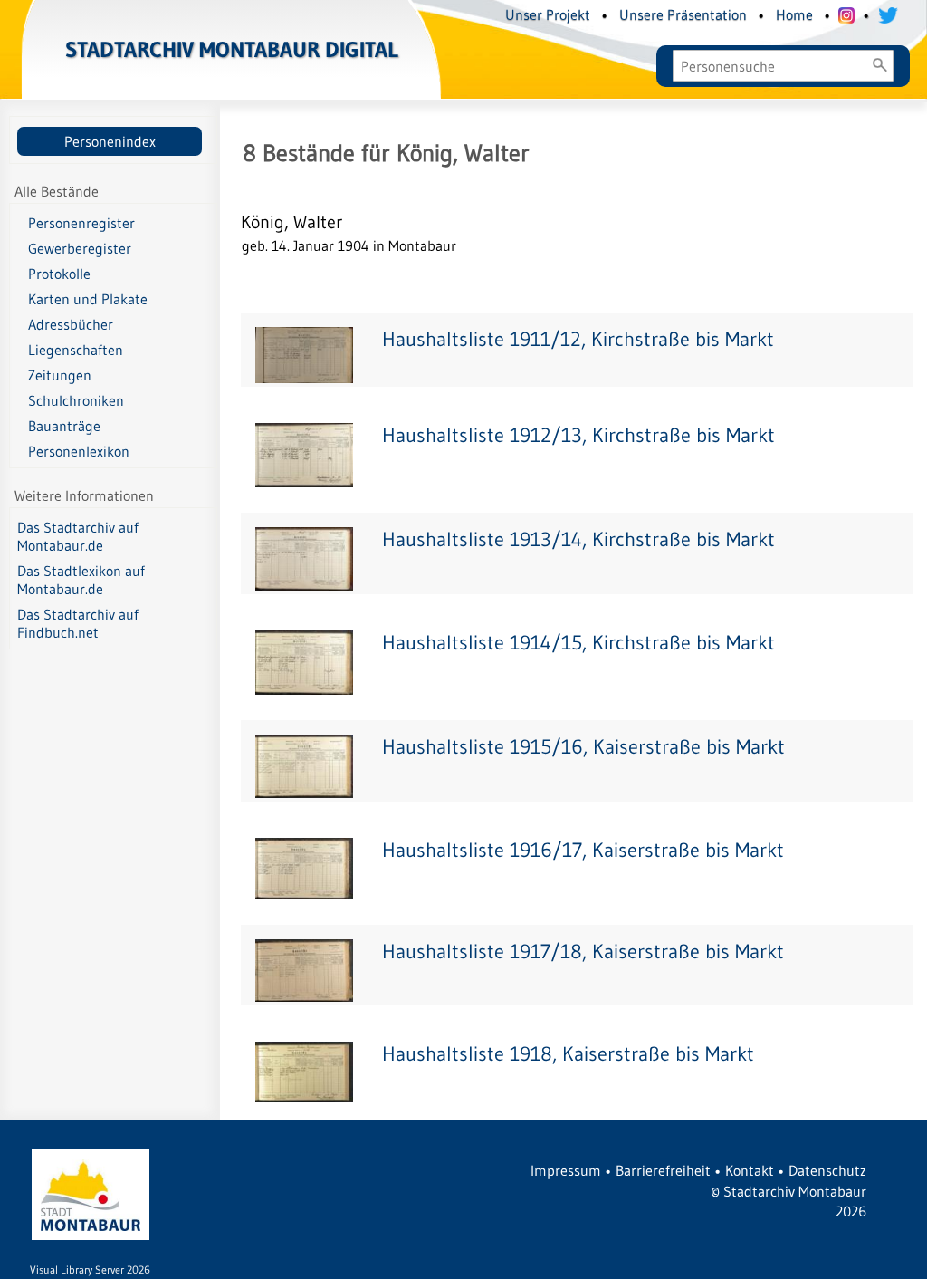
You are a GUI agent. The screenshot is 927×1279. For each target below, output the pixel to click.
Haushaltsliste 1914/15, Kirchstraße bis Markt (578, 642)
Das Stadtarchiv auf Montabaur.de (78, 536)
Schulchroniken (76, 400)
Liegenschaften (75, 350)
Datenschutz (827, 1170)
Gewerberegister (79, 248)
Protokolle (59, 273)
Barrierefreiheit (663, 1170)
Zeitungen (59, 375)
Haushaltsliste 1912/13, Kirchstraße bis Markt (578, 435)
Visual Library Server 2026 (90, 1269)
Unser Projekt (547, 14)
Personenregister (81, 223)
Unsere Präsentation (683, 14)
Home (794, 14)
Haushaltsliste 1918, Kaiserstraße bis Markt (568, 1054)
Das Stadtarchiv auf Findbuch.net (78, 623)
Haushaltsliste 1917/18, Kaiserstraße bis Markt (583, 951)
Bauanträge (64, 426)
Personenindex (110, 141)
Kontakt (749, 1170)
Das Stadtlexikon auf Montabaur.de (81, 580)
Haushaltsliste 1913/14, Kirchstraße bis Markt (578, 539)
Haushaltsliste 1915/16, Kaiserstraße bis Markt (583, 747)
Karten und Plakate (88, 299)
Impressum (565, 1170)
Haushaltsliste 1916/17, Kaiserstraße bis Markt (583, 850)
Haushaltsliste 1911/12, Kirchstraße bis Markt (578, 339)
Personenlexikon (78, 451)
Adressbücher (70, 324)
